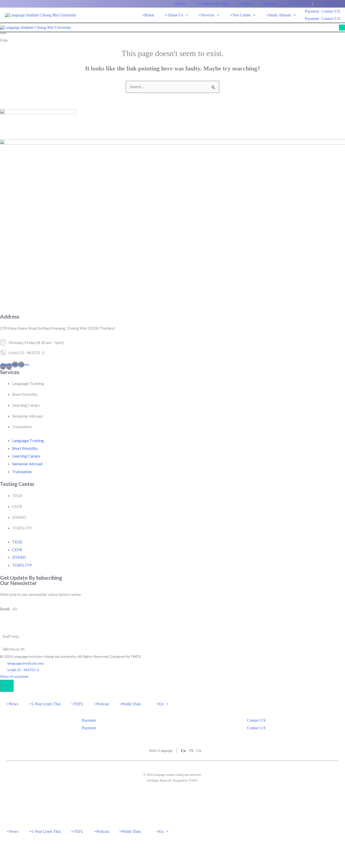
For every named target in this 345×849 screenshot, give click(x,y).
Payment (312, 18)
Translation (22, 426)
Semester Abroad (27, 416)
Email (5, 608)
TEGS (17, 495)
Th (191, 750)
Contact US (330, 18)
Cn (198, 750)
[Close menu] (7, 686)
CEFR (17, 506)
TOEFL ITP (22, 527)
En (183, 750)
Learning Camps (26, 405)
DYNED (19, 517)
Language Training (28, 383)
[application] (333, 4)
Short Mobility (25, 394)
